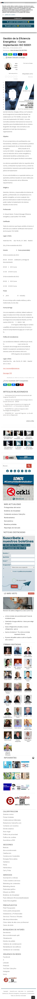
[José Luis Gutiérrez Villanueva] (7, 747)
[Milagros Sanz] (17, 675)
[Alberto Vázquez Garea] (27, 663)
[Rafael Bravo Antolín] (27, 735)
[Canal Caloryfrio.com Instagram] (22, 471)
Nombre (6, 553)
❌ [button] (36, 4)
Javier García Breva (8, 704)
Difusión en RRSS (9, 892)
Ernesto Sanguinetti (18, 741)
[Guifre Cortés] (27, 687)
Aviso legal (6, 831)
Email (5, 561)
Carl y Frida (7, 870)
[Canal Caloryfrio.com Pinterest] (26, 471)
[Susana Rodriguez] (7, 723)
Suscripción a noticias (10, 878)
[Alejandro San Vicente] (7, 687)
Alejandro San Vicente (7, 692)
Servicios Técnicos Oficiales (12, 916)
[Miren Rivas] (17, 699)
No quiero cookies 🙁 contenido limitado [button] (18, 26)
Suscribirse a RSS (9, 840)
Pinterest (6, 965)
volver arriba (30, 421)
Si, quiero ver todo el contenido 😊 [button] (18, 22)
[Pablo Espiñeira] (17, 687)
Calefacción (7, 853)
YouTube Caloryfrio (9, 968)
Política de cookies (9, 837)
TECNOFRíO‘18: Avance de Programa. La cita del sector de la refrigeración (18, 414)
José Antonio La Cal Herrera (18, 668)
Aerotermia (6, 932)
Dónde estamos (8, 829)
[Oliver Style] (27, 699)
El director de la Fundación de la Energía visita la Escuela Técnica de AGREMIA (17, 400)
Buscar (29, 466)
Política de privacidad (10, 834)
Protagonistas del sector (12, 507)
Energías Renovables (10, 859)
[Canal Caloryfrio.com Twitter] (11, 471)
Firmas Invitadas (8, 817)
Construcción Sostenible (11, 856)
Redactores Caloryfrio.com (12, 823)
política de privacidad (25, 571)
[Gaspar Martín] (7, 675)
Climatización (7, 938)
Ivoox (5, 974)
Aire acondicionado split (11, 935)
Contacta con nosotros (10, 826)
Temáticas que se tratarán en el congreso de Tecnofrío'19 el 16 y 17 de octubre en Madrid (16, 405)
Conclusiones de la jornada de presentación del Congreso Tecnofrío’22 (17, 396)
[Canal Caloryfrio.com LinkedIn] (15, 471)
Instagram (6, 971)
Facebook (6, 957)
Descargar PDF (7, 373)
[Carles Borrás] (17, 723)
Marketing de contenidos (11, 883)
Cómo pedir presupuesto (11, 911)
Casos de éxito (8, 925)
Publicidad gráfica (9, 889)
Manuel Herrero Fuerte (18, 716)
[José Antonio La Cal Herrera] (17, 663)
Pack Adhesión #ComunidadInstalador (16, 898)
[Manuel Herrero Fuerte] (17, 711)
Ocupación (7, 565)
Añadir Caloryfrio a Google (16, 57)
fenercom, (30, 76)
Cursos (30, 63)
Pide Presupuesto (9, 908)
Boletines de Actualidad (12, 511)
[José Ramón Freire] (27, 675)
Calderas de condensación (12, 944)
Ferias (5, 865)
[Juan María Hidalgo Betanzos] (7, 711)
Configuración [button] (18, 18)
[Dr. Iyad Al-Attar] (27, 711)
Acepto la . (22, 571)
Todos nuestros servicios (11, 880)
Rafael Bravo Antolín (28, 741)
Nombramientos (9, 517)
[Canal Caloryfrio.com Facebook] (7, 471)
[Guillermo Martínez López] (27, 723)
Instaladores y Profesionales (12, 914)
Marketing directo (9, 886)
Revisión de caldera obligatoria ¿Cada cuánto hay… (18, 611)
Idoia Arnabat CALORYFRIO (18, 50)
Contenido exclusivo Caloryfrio (14, 514)
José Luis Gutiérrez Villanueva (7, 754)
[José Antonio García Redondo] (27, 651)
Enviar (14, 586)
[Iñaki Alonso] (7, 663)
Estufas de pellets (9, 941)
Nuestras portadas (10, 524)
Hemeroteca (7, 867)
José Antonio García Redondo (28, 656)
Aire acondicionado (9, 850)
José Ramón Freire (28, 680)
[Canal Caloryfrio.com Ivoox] (29, 471)
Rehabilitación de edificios (12, 947)
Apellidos (6, 557)
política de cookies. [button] (10, 14)
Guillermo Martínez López (28, 728)
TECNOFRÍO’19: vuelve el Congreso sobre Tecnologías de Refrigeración (15, 409)
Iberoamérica (8, 521)
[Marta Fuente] (7, 735)
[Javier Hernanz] (17, 651)
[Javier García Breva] (7, 699)
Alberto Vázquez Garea (28, 668)
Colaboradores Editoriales (12, 820)
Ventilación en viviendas (11, 950)
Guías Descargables (10, 901)
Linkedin (6, 963)
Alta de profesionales (10, 919)
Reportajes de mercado (12, 528)
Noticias (5, 847)
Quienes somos (8, 814)
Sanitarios (6, 862)
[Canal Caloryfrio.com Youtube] (18, 471)
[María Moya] (7, 651)
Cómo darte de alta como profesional (15, 922)
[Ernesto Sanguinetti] (17, 735)
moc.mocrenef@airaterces (11, 368)
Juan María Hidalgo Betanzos (7, 716)
